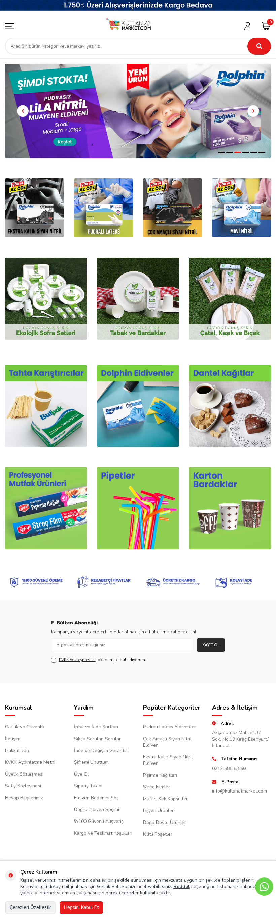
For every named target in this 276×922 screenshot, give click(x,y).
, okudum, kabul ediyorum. (102, 659)
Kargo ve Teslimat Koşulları (103, 833)
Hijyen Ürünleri (159, 810)
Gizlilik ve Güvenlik (25, 727)
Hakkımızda (17, 750)
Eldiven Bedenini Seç (96, 798)
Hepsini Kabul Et (81, 907)
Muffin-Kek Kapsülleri (166, 799)
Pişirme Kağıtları (160, 775)
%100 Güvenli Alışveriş (99, 821)
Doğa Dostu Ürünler (164, 822)
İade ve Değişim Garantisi (101, 750)
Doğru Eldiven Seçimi (96, 809)
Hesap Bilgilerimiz (24, 798)
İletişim (12, 739)
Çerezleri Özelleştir (30, 907)
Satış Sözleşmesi (23, 786)
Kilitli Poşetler (157, 834)
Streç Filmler (156, 787)
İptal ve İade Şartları (96, 727)
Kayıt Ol (210, 645)
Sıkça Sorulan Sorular (97, 739)
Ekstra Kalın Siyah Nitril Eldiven (168, 760)
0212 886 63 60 (229, 768)
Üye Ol (81, 774)
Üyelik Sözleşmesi (24, 774)
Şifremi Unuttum (91, 762)
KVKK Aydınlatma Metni (30, 762)
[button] (221, 152)
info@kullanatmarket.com (239, 791)
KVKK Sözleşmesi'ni (77, 659)
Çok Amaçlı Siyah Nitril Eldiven (167, 742)
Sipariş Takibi (88, 786)
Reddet (181, 886)
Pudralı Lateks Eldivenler (169, 727)
